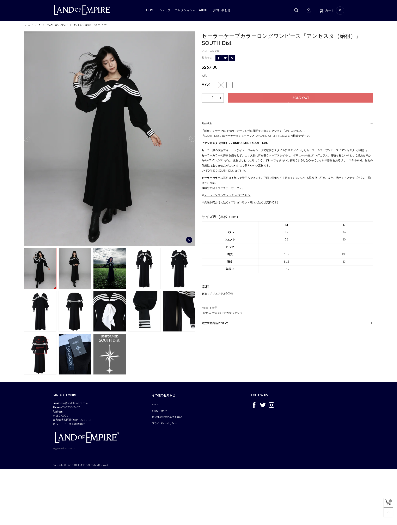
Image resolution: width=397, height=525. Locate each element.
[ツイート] (225, 58)
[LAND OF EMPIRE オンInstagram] (271, 404)
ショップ (165, 10)
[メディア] (189, 240)
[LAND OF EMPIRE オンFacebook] (254, 404)
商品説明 (207, 123)
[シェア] (218, 58)
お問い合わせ (221, 10)
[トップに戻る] (388, 512)
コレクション (184, 10)
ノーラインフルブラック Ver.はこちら (227, 195)
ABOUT (204, 10)
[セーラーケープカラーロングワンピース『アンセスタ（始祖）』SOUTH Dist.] (109, 138)
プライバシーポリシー (164, 423)
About (156, 404)
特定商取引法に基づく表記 (167, 417)
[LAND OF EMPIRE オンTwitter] (263, 404)
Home (150, 10)
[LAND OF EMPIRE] (82, 9)
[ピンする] (232, 58)
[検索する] (296, 10)
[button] (27, 139)
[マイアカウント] (309, 10)
